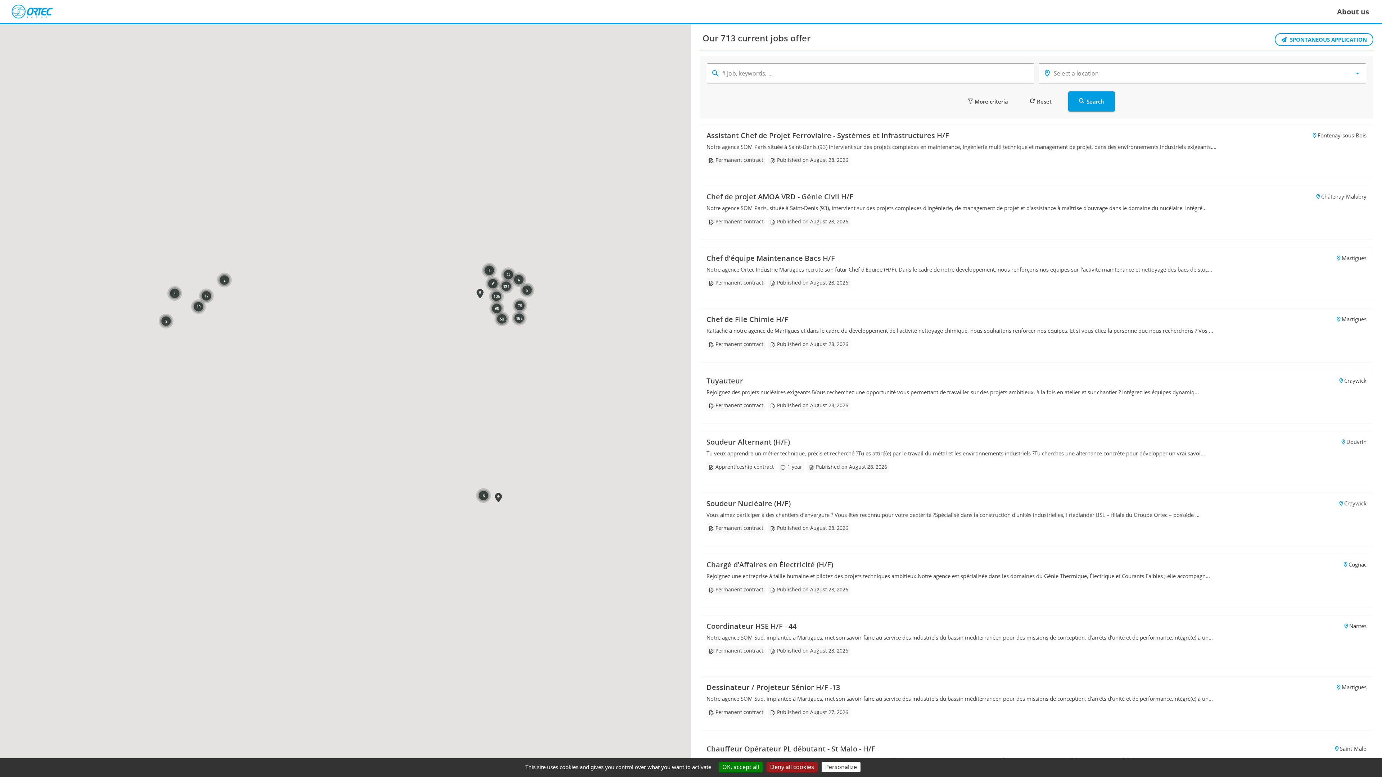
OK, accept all (740, 767)
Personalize (841, 767)
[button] (480, 294)
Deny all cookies (792, 767)
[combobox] (1202, 73)
